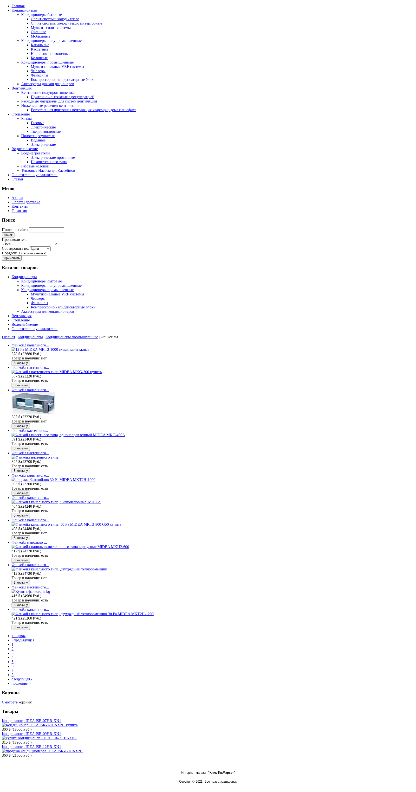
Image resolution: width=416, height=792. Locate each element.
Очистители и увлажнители (35, 329)
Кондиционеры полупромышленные (51, 40)
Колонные (39, 58)
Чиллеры (38, 71)
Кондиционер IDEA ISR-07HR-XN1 (31, 721)
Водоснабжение (25, 324)
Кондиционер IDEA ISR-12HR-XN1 (31, 747)
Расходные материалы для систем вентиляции (59, 101)
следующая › (22, 679)
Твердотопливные (46, 131)
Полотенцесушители (38, 136)
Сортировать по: (16, 248)
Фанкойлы (39, 75)
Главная (8, 337)
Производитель (14, 239)
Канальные (40, 45)
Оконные (38, 32)
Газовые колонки (35, 166)
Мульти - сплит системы (51, 28)
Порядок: (10, 253)
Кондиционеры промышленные (47, 62)
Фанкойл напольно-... (29, 542)
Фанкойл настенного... (30, 367)
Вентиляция (22, 316)
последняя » (21, 683)
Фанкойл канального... (30, 345)
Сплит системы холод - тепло (55, 19)
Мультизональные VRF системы (57, 66)
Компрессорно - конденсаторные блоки (63, 79)
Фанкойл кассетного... (30, 430)
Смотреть (10, 702)
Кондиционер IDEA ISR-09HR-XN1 (31, 734)
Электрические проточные (53, 157)
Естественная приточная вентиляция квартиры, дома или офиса (83, 110)
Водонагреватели (35, 153)
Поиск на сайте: (15, 230)
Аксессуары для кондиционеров (47, 84)
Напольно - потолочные (50, 53)
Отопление (21, 320)
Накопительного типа (49, 162)
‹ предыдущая (23, 640)
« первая (19, 636)
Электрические (43, 127)
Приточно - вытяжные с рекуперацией (62, 97)
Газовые (37, 123)
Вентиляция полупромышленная (48, 92)
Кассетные (39, 49)
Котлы (26, 118)
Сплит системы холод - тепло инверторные (66, 23)
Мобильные (40, 36)
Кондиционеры (24, 277)
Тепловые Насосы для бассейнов (48, 170)
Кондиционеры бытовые (41, 15)
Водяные (38, 140)
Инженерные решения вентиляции (50, 105)
